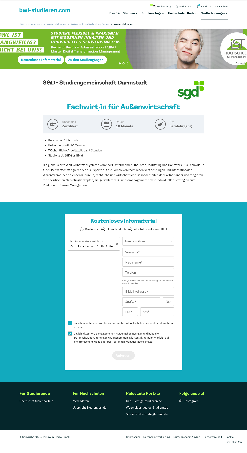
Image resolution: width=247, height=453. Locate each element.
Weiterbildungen (213, 13)
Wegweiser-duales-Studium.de (147, 407)
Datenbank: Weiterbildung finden (90, 24)
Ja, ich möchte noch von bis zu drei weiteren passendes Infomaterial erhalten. (124, 325)
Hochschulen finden (182, 13)
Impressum (133, 437)
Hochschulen (136, 323)
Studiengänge (151, 13)
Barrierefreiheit (212, 437)
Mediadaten (81, 401)
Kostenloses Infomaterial (41, 59)
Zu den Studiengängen (86, 59)
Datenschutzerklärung (156, 437)
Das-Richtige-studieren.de (144, 401)
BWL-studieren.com (30, 24)
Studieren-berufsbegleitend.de (147, 414)
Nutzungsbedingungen (129, 333)
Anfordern (124, 355)
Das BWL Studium (122, 13)
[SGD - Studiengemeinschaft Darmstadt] (191, 90)
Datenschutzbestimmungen (91, 337)
